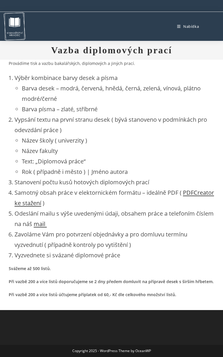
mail (40, 224)
